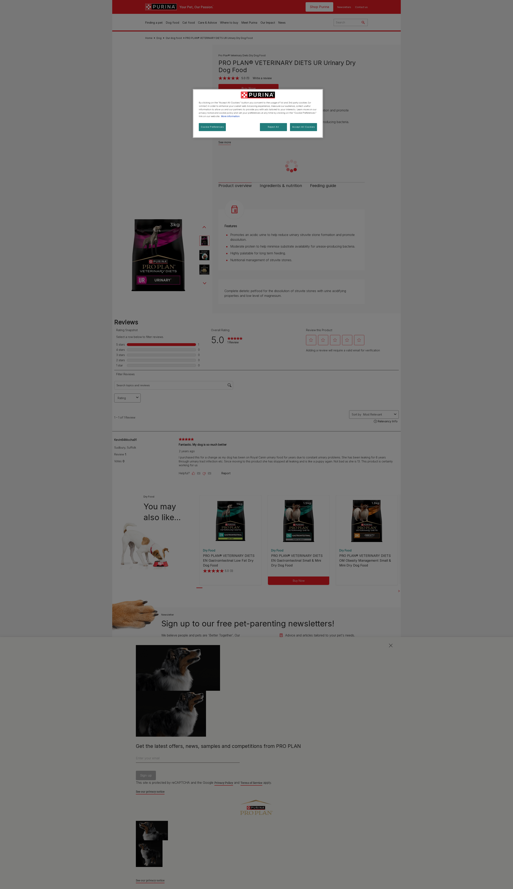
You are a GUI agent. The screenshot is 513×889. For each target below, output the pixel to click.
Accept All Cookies (303, 126)
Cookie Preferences (212, 126)
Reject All (273, 126)
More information (230, 116)
